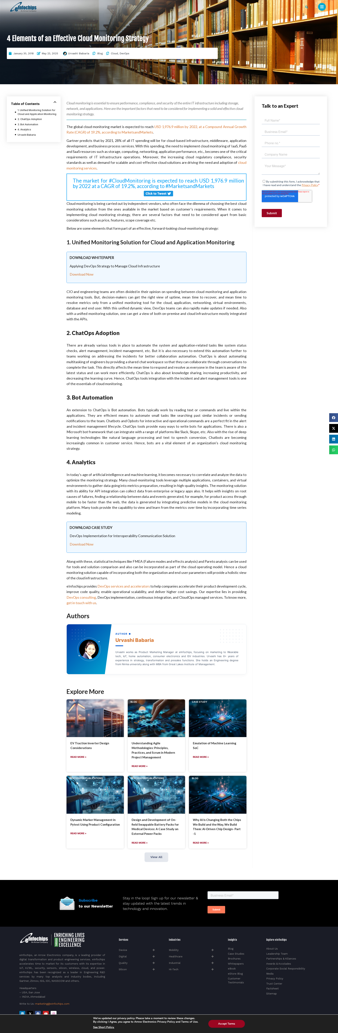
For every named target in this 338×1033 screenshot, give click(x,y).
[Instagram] (54, 1014)
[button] (306, 7)
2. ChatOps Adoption (30, 119)
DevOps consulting (81, 597)
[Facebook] (38, 1014)
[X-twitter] (30, 1014)
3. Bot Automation (28, 124)
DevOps (124, 53)
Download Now (81, 274)
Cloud (114, 53)
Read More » (78, 756)
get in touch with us (81, 603)
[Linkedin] (22, 1014)
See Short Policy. (103, 1027)
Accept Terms (226, 1024)
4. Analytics (24, 129)
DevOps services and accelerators (123, 586)
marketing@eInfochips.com (52, 1003)
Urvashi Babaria (78, 53)
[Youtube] (46, 1014)
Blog (100, 53)
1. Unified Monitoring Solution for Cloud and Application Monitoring (37, 112)
